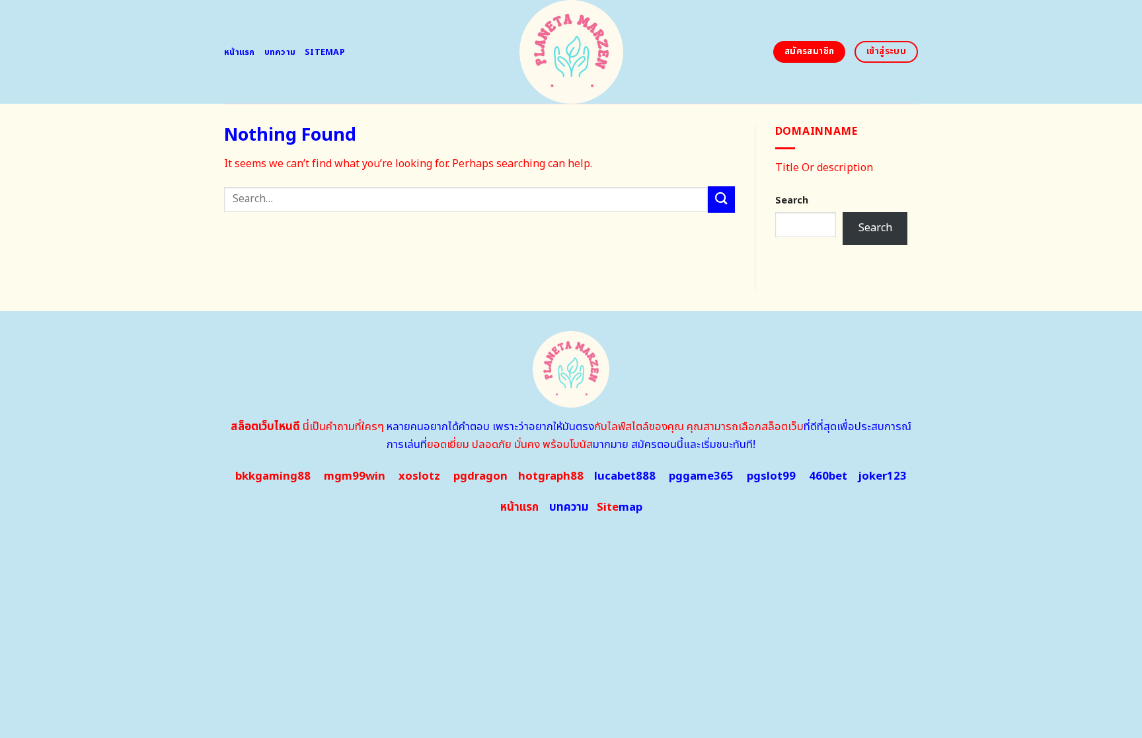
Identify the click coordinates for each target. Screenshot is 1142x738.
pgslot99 (771, 476)
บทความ (280, 52)
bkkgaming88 (273, 476)
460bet (828, 476)
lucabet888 (625, 476)
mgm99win (354, 476)
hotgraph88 (551, 476)
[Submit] (721, 199)
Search (791, 200)
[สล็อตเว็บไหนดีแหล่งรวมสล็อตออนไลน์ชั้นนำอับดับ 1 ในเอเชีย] (571, 52)
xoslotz (419, 476)
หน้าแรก (239, 52)
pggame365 (701, 476)
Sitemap (325, 52)
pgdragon (480, 476)
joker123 (882, 476)
